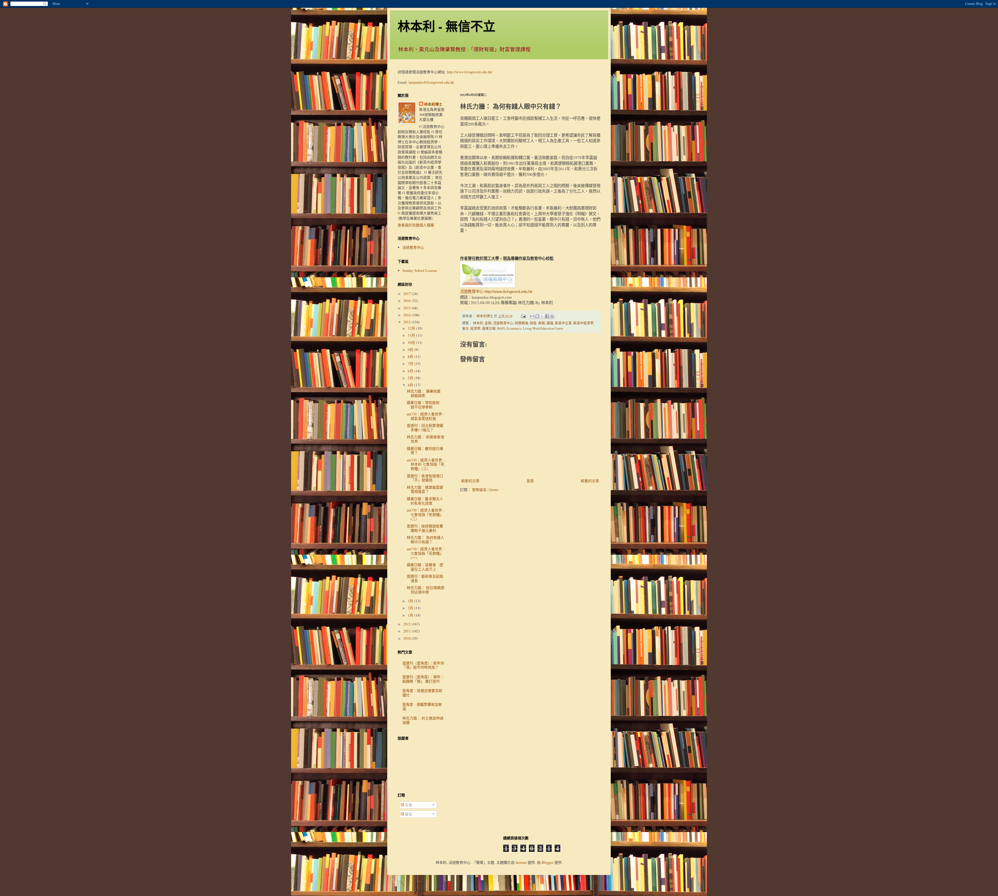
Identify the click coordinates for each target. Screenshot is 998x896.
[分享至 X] (542, 316)
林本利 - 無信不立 (446, 26)
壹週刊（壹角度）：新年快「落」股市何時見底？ (423, 665)
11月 (412, 335)
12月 (412, 328)
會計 (465, 328)
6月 (411, 370)
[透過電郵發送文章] (523, 316)
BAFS (501, 328)
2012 (407, 624)
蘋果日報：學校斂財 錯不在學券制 (425, 404)
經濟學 (475, 328)
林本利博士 (433, 104)
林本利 (478, 323)
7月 (411, 363)
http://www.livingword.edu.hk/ (470, 71)
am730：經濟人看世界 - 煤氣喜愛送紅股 (425, 416)
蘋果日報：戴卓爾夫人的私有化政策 (425, 501)
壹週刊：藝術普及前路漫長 (425, 578)
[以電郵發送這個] (532, 316)
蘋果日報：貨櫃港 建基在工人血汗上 (425, 567)
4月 (411, 384)
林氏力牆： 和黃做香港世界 (425, 439)
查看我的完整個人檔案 (416, 225)
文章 (408, 804)
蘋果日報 (489, 328)
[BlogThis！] (537, 316)
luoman (521, 862)
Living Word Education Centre (543, 328)
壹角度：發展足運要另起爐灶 (422, 692)
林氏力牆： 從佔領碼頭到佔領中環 (425, 589)
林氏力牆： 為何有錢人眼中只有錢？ (425, 539)
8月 (411, 356)
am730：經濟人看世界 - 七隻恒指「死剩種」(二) (425, 514)
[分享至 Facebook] (547, 316)
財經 (533, 323)
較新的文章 (470, 480)
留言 (408, 814)
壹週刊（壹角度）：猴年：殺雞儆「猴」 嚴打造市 (423, 679)
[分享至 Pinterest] (552, 316)
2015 (407, 307)
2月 (411, 607)
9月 (411, 349)
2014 (407, 314)
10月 (412, 342)
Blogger (547, 862)
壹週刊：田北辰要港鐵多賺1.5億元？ (425, 427)
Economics (514, 328)
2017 (407, 293)
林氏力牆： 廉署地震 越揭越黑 (425, 393)
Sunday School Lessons (419, 270)
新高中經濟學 (583, 323)
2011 (407, 631)
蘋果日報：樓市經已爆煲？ (425, 450)
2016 (407, 300)
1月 (411, 615)
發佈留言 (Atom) (485, 489)
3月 (411, 600)
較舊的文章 (590, 480)
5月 (411, 377)
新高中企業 (563, 323)
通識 (550, 323)
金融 (488, 323)
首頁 (530, 480)
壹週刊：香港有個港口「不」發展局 (425, 478)
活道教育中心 (503, 323)
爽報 (541, 323)
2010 (407, 638)
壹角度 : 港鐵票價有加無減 (422, 706)
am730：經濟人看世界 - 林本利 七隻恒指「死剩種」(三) (425, 464)
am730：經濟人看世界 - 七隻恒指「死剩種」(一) (425, 553)
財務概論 (521, 323)
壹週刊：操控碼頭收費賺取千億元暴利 (425, 528)
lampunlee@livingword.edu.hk (431, 82)
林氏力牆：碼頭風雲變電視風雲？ (425, 489)
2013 (407, 321)
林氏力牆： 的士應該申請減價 (422, 720)
